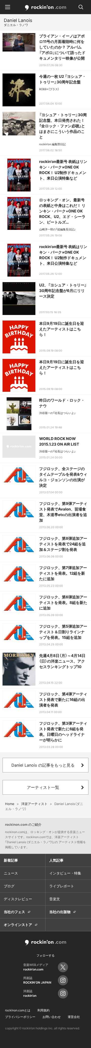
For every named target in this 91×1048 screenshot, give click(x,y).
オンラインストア (18, 924)
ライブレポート (61, 886)
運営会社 (74, 1017)
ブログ (9, 886)
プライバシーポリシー (20, 1017)
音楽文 (54, 899)
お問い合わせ (51, 1017)
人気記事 (56, 860)
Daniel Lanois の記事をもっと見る (43, 765)
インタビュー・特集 (65, 873)
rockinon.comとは (17, 1010)
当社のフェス (14, 912)
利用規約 (43, 1010)
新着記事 (11, 860)
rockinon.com (45, 8)
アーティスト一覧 (43, 787)
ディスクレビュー (18, 899)
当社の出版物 (60, 912)
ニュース (11, 873)
